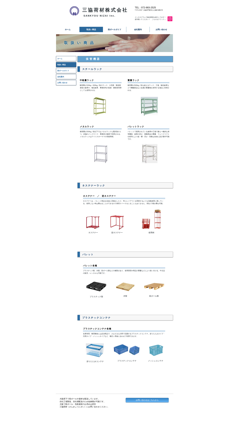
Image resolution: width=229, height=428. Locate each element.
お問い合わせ (62, 83)
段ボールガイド (63, 71)
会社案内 (60, 77)
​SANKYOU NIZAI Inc (98, 15)
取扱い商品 (61, 65)
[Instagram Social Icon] (170, 18)
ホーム (59, 59)
